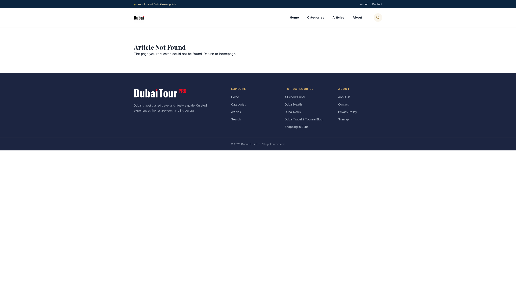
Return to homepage (219, 54)
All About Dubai (295, 97)
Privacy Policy (347, 112)
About (364, 4)
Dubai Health (293, 104)
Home (294, 17)
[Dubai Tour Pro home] (139, 17)
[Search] (378, 17)
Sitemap (343, 119)
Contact (377, 4)
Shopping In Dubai (297, 126)
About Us (344, 97)
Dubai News (293, 112)
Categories (316, 17)
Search (236, 119)
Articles (338, 17)
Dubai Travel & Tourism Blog (303, 119)
